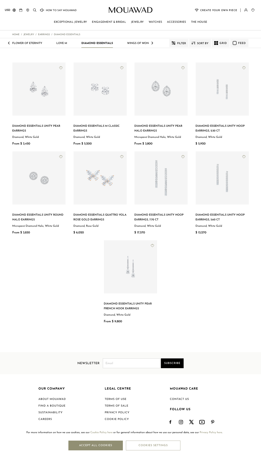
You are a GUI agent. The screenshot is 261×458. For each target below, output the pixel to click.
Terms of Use (115, 399)
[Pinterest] (213, 422)
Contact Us (179, 399)
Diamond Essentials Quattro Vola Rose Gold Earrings (99, 217)
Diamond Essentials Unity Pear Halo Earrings (158, 128)
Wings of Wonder (140, 43)
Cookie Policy (117, 419)
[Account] (246, 10)
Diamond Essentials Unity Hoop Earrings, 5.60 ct (220, 217)
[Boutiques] (27, 10)
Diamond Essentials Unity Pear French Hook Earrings (128, 306)
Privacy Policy (117, 412)
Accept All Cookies (95, 445)
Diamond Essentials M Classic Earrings (96, 128)
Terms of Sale (116, 405)
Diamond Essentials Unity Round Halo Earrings (37, 217)
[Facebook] (170, 422)
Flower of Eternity (27, 43)
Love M (61, 43)
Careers (45, 419)
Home (15, 34)
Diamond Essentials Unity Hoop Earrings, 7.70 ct (159, 217)
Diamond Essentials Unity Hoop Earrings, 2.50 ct (220, 128)
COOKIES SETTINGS (153, 445)
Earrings (44, 34)
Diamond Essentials (97, 43)
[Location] (14, 11)
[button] (62, 108)
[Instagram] (181, 422)
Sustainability (50, 412)
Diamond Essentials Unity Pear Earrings (36, 128)
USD (7, 10)
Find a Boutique (52, 405)
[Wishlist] (252, 10)
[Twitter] (191, 422)
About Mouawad (52, 399)
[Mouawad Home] (130, 10)
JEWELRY (29, 34)
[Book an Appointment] (21, 10)
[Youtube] (202, 422)
